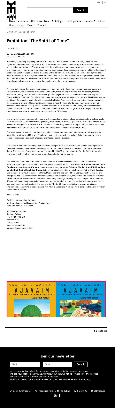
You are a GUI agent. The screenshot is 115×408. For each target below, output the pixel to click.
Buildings (57, 21)
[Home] (11, 10)
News (12, 21)
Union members (40, 21)
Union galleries (74, 21)
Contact (41, 25)
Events (30, 25)
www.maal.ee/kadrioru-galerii (19, 228)
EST (105, 2)
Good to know (16, 25)
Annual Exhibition (95, 21)
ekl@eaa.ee (99, 390)
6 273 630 (82, 390)
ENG (99, 2)
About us (23, 21)
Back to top (101, 330)
